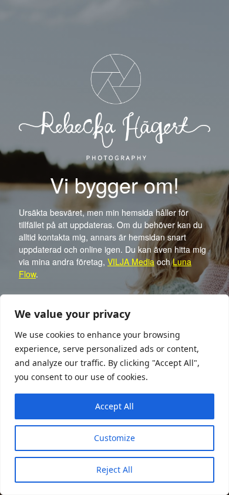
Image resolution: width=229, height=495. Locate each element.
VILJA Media (130, 261)
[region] (114, 394)
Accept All (114, 406)
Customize (114, 437)
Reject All (114, 469)
